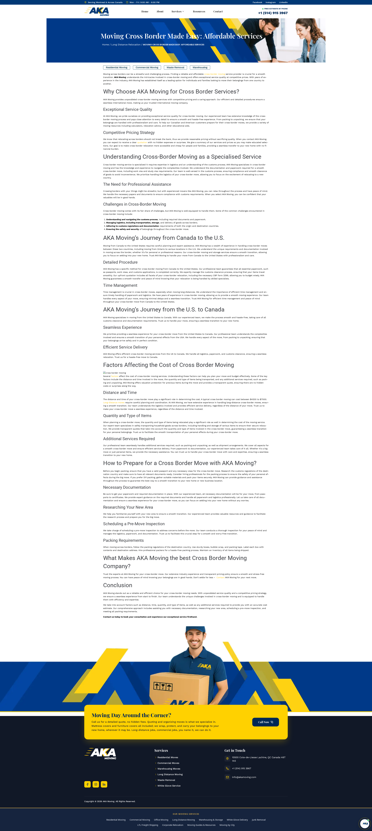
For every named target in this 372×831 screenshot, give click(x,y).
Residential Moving (116, 819)
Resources (199, 11)
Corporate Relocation (172, 824)
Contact (218, 11)
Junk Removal (259, 819)
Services (176, 11)
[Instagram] (96, 784)
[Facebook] (87, 784)
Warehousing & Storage (211, 819)
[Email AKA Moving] (227, 777)
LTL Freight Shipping (147, 824)
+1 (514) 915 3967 (273, 13)
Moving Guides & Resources (201, 824)
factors (115, 376)
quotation (142, 142)
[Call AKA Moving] (227, 768)
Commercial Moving (140, 819)
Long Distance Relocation (126, 44)
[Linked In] (104, 784)
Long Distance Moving (183, 819)
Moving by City (227, 824)
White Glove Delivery (237, 819)
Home (144, 11)
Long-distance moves (113, 402)
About (160, 11)
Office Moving (161, 819)
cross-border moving (214, 74)
